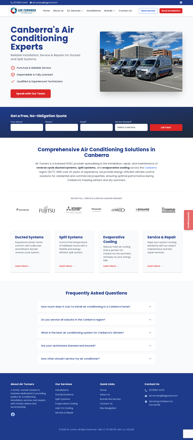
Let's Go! (166, 127)
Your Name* (17, 121)
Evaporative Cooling (66, 403)
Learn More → (23, 266)
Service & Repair (64, 412)
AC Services (74, 10)
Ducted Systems (64, 394)
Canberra (151, 167)
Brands (108, 10)
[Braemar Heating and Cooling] (168, 210)
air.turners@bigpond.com (163, 395)
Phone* (49, 121)
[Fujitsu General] (47, 210)
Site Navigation (108, 408)
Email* (83, 121)
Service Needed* (123, 121)
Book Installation (171, 10)
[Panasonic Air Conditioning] (96, 210)
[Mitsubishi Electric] (73, 210)
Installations (94, 10)
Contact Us (125, 10)
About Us (58, 10)
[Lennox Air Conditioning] (118, 209)
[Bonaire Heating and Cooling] (142, 210)
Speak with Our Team (30, 93)
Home (46, 10)
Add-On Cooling (64, 408)
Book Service (148, 10)
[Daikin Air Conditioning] (23, 209)
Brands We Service (110, 399)
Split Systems (62, 399)
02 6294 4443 (156, 390)
